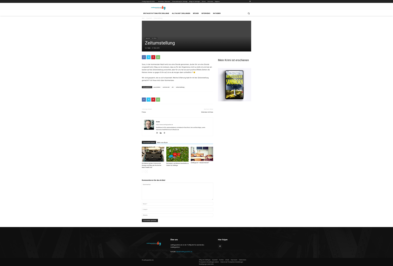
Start (143, 18)
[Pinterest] (153, 57)
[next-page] (146, 171)
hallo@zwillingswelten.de (184, 252)
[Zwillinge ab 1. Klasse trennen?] (202, 154)
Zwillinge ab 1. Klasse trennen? (200, 162)
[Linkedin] (161, 133)
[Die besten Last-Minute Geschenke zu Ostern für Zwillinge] (177, 154)
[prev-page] (143, 171)
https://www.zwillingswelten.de (164, 124)
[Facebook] (144, 57)
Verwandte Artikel (149, 142)
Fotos (144, 112)
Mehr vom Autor (162, 142)
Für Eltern (154, 38)
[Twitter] (149, 57)
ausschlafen (157, 87)
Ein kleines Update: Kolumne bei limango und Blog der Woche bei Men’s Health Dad (151, 165)
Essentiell (149, 18)
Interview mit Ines (207, 112)
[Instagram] (250, 1)
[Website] (165, 133)
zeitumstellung (180, 87)
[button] (248, 13)
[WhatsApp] (158, 57)
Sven (149, 48)
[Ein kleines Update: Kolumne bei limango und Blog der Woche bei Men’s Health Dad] (153, 154)
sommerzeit (166, 87)
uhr (173, 87)
